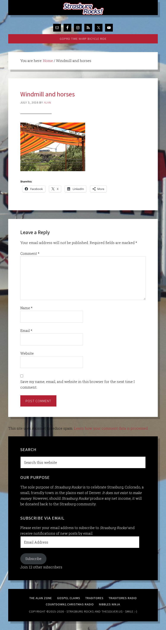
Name (26, 308)
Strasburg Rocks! (84, 8)
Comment (29, 253)
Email (26, 330)
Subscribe (33, 558)
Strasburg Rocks (80, 611)
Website (27, 353)
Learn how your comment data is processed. (111, 428)
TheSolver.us (112, 611)
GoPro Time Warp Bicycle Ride (83, 39)
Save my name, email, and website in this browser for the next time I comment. (77, 384)
